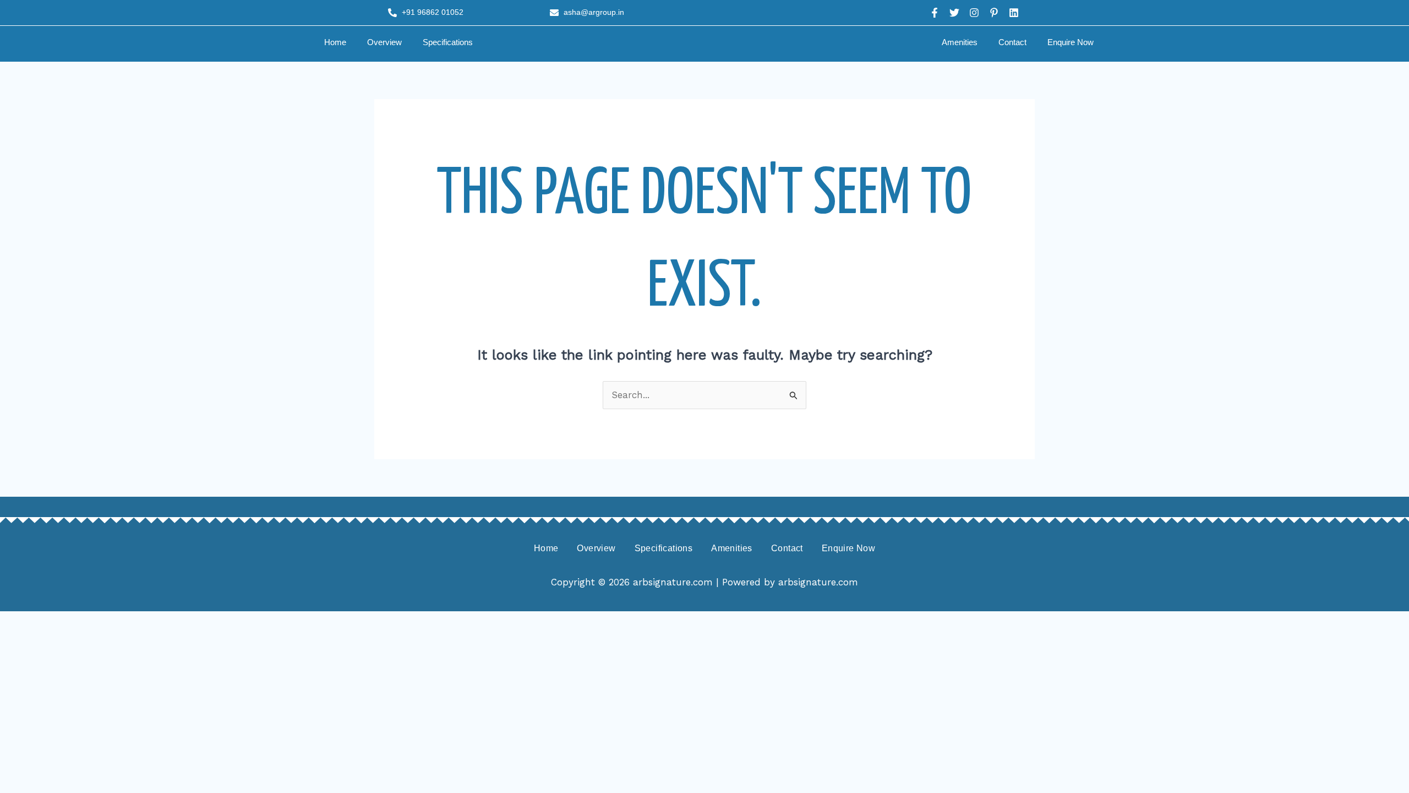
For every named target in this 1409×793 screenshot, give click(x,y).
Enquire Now (1070, 42)
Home (335, 42)
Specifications (448, 42)
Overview (384, 42)
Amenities (959, 42)
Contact (1012, 42)
